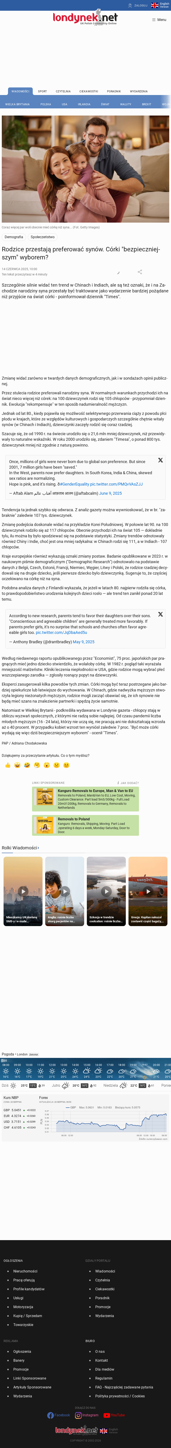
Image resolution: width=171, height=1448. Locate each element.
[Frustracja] (66, 765)
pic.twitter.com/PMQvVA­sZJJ (116, 484)
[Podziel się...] (140, 272)
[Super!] (17, 765)
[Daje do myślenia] (37, 765)
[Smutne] (56, 765)
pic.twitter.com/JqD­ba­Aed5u (61, 632)
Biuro (90, 1341)
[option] (43, 1271)
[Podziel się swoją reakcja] (117, 272)
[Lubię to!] (7, 765)
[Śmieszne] (27, 765)
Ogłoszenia (13, 1260)
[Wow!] (47, 765)
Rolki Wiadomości (19, 847)
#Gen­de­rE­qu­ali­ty (74, 484)
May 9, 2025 (83, 641)
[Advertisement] (85, 46)
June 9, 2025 (110, 493)
